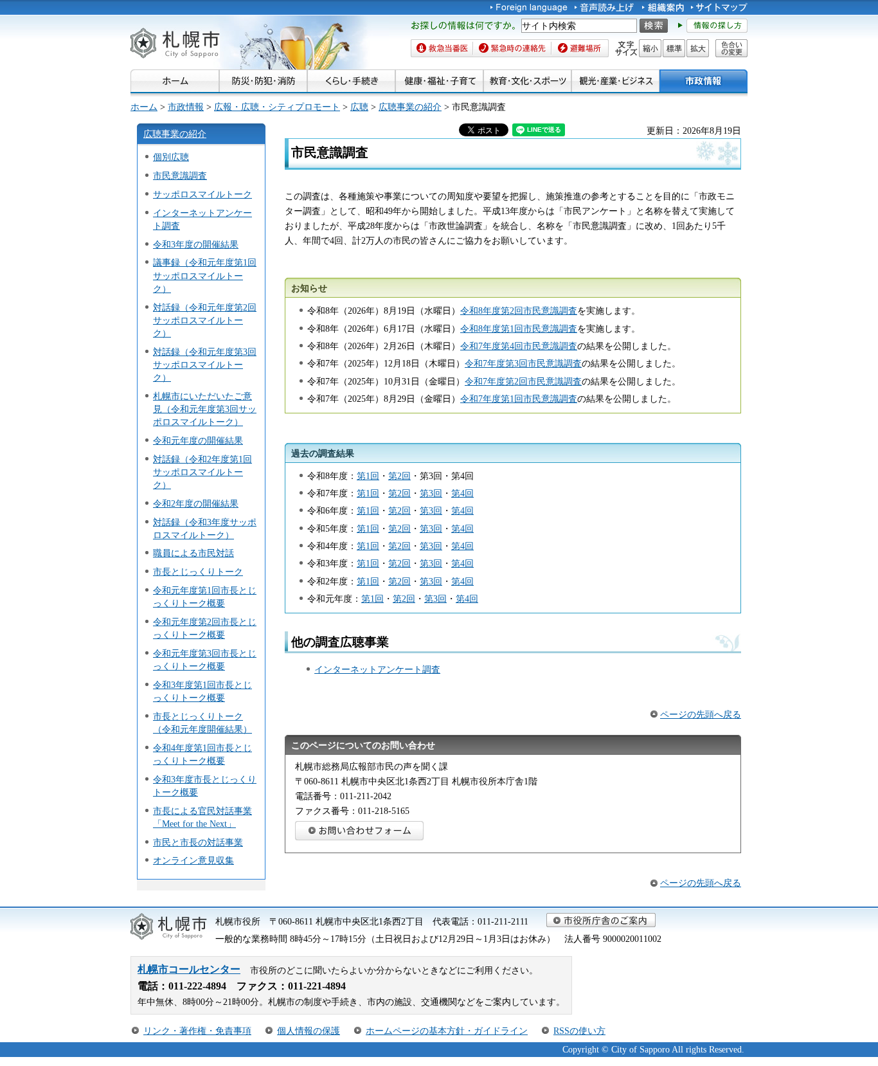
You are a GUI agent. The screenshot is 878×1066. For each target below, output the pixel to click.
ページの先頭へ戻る (700, 714)
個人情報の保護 (308, 1030)
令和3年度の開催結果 (195, 244)
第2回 (399, 476)
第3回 (431, 493)
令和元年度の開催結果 (198, 440)
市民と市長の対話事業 (198, 842)
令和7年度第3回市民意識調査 (523, 363)
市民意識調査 (180, 175)
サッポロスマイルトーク (202, 194)
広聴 (359, 107)
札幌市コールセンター (189, 969)
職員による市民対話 (193, 553)
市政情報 (186, 107)
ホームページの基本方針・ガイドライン (447, 1030)
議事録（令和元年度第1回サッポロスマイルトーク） (204, 275)
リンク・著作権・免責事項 (197, 1030)
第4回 (462, 493)
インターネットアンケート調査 (377, 669)
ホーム (143, 107)
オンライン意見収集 (193, 860)
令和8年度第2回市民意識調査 (518, 310)
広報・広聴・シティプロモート (277, 107)
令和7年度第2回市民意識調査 (523, 381)
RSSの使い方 (579, 1030)
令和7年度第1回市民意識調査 (518, 398)
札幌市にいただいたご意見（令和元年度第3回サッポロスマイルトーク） (204, 409)
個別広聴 (171, 157)
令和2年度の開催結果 (195, 503)
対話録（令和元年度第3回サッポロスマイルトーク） (204, 365)
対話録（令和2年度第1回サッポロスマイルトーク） (202, 472)
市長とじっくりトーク (198, 571)
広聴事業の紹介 (410, 107)
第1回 (368, 476)
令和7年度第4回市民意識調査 (518, 346)
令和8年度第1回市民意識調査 (518, 328)
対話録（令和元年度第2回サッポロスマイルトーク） (204, 320)
